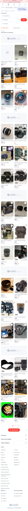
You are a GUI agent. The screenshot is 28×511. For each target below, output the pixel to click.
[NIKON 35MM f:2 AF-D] (21, 212)
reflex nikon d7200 (9, 7)
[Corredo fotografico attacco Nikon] (7, 311)
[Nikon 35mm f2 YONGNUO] (7, 234)
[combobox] (14, 15)
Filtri (24, 19)
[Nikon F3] (21, 255)
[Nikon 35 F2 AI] (7, 255)
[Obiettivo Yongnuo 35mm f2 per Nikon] (21, 55)
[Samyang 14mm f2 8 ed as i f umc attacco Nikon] (21, 390)
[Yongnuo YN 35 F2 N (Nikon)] (21, 234)
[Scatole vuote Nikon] (7, 157)
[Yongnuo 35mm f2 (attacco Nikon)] (21, 78)
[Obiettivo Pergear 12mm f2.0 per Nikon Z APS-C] (21, 288)
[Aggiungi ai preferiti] (12, 46)
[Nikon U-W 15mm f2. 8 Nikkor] (21, 334)
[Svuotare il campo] (25, 15)
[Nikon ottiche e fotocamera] (21, 412)
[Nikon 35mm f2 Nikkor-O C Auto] (7, 134)
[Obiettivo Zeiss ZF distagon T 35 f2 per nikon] (7, 55)
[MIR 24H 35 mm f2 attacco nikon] (7, 101)
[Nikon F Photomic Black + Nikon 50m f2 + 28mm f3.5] (21, 157)
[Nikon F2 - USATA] (7, 179)
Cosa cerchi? (4, 13)
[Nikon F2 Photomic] (21, 179)
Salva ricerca (5, 27)
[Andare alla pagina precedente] (10, 426)
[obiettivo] (7, 288)
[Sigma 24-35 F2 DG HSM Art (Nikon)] (21, 368)
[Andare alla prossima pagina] (18, 426)
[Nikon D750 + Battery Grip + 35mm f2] (7, 212)
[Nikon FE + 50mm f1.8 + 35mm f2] (21, 134)
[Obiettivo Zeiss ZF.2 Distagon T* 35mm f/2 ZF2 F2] (7, 334)
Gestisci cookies (4, 464)
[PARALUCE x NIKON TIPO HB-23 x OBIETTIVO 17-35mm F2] (7, 368)
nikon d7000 (16, 7)
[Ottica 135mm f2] (7, 412)
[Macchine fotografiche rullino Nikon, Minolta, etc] (7, 390)
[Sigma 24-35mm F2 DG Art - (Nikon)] (7, 78)
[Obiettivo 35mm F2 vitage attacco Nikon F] (21, 101)
